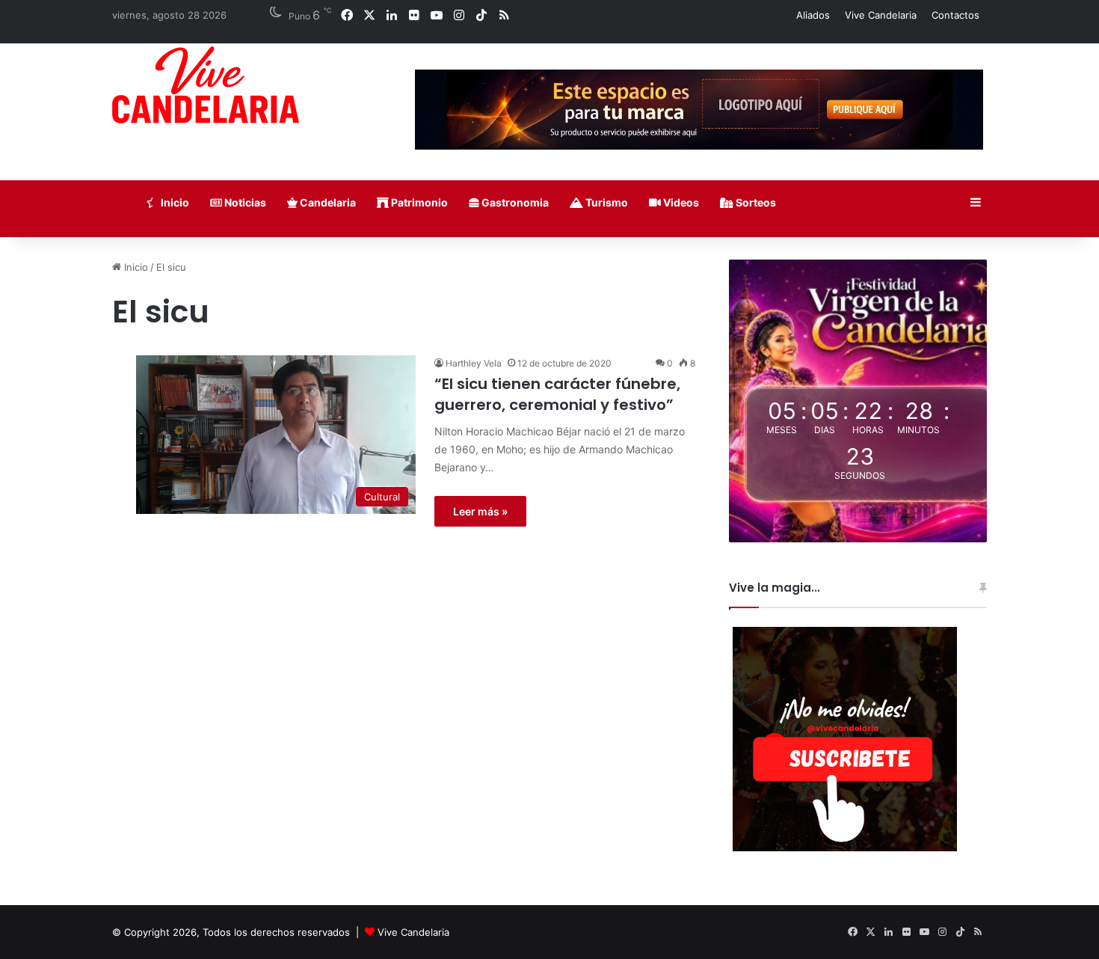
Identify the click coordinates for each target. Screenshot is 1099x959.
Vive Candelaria (881, 15)
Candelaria (327, 202)
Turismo (605, 202)
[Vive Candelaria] (205, 84)
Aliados (813, 15)
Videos (680, 202)
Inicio (173, 202)
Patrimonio (418, 202)
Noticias (244, 202)
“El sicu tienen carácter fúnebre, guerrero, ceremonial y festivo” (557, 394)
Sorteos (754, 202)
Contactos (955, 15)
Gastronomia (514, 202)
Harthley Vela (474, 363)
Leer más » (480, 511)
